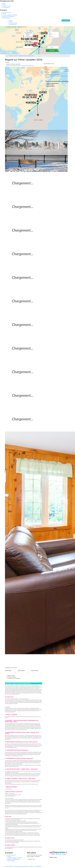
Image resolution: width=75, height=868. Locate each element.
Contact (4, 13)
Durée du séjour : (35, 670)
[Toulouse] (53, 36)
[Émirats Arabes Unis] (28, 36)
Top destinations (6, 7)
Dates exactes (28, 44)
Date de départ (28, 41)
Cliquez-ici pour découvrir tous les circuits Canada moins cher (20, 65)
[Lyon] (53, 35)
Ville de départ (42, 33)
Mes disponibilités (29, 42)
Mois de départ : (21, 670)
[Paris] (53, 32)
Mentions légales (6, 17)
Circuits (4, 4)
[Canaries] (28, 35)
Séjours (4, 3)
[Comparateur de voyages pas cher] (6, 55)
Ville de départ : (8, 670)
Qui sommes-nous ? (6, 12)
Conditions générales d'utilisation (9, 15)
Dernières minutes (6, 6)
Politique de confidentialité (8, 16)
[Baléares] (28, 34)
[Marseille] (53, 34)
